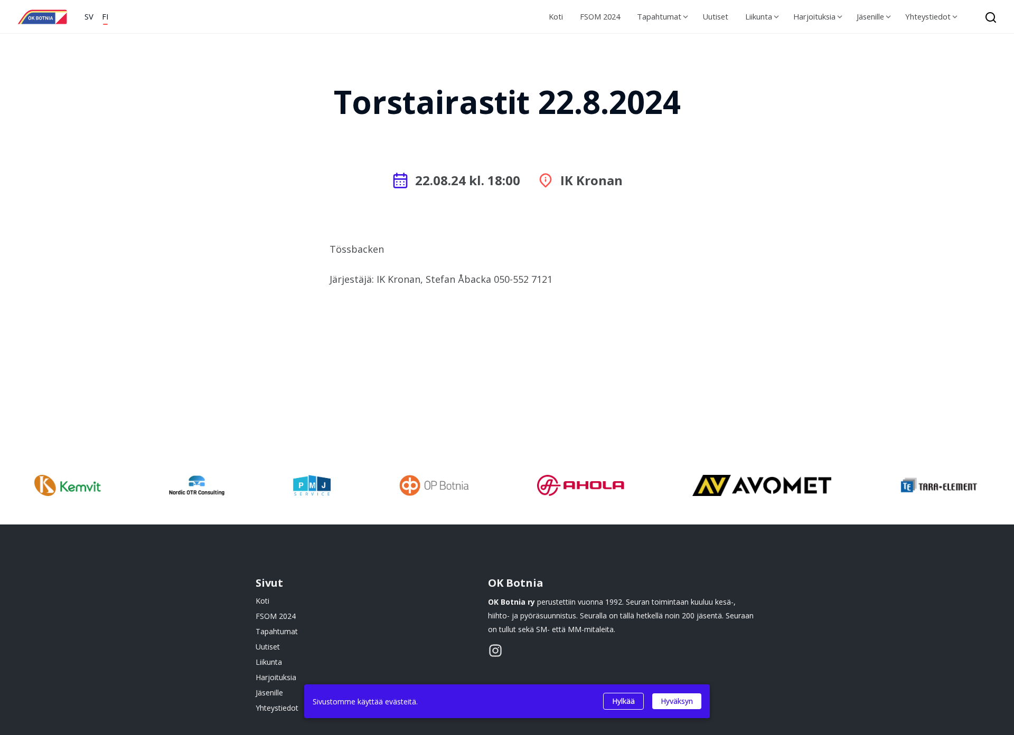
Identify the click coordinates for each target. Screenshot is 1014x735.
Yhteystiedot (928, 16)
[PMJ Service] (312, 487)
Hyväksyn (677, 701)
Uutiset (715, 16)
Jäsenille (870, 16)
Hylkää (623, 701)
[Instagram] (495, 650)
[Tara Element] (939, 487)
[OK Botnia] (42, 17)
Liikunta (758, 16)
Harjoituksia (814, 16)
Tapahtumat (659, 16)
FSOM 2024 (600, 16)
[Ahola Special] (580, 487)
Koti (556, 16)
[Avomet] (761, 487)
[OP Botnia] (434, 487)
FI (105, 16)
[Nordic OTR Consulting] (196, 487)
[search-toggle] (987, 16)
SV (88, 16)
